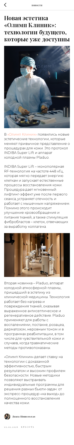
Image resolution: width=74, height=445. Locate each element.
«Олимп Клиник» (22, 134)
